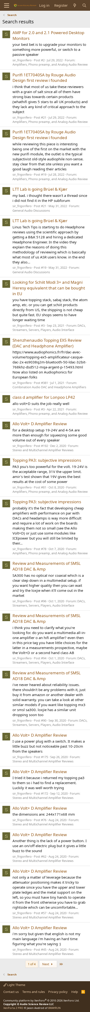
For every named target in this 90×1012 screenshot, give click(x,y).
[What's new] (74, 5)
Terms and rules (33, 992)
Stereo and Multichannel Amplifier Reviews (42, 450)
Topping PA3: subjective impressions (46, 460)
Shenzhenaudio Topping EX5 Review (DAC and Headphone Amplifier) (46, 343)
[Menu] (6, 5)
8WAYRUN (54, 1008)
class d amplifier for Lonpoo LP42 (43, 397)
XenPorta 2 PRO (13, 1008)
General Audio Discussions (31, 210)
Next (46, 964)
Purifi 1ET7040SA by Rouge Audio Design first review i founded (44, 77)
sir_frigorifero (22, 60)
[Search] (84, 5)
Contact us (11, 992)
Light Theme (15, 985)
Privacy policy (58, 992)
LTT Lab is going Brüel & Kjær (39, 189)
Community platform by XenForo (41, 1000)
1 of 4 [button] (32, 964)
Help (74, 992)
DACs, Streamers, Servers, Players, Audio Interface (49, 327)
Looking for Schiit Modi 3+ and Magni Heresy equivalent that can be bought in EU (48, 287)
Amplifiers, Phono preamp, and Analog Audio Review (50, 64)
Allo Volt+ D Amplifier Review (39, 423)
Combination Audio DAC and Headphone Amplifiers (49, 387)
